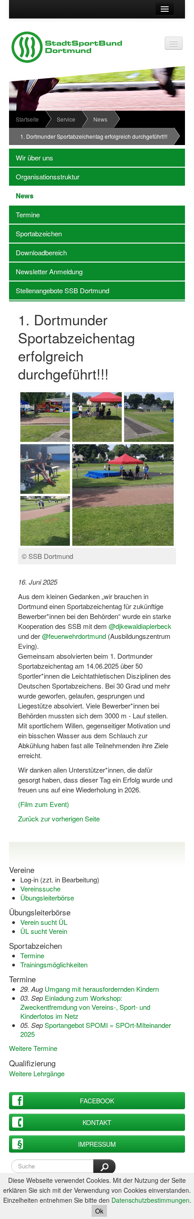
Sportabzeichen (35, 233)
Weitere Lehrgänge (37, 1073)
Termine (24, 214)
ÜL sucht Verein (43, 931)
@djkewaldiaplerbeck (140, 626)
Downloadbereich (38, 252)
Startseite (27, 119)
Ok (99, 1210)
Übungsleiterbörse (47, 897)
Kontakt (97, 1122)
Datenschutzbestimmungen (150, 1200)
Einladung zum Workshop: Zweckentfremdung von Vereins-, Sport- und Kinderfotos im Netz (85, 1007)
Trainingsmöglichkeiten (54, 964)
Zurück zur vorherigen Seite (59, 818)
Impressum (97, 1144)
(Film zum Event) (43, 804)
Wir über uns (31, 157)
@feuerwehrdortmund (74, 636)
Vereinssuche (40, 888)
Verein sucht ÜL (43, 922)
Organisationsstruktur (44, 176)
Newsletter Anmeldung (46, 271)
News (100, 119)
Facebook (97, 1100)
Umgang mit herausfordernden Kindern (102, 989)
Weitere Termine (33, 1048)
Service (66, 119)
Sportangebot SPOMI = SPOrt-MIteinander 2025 (95, 1029)
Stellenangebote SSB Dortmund (59, 290)
